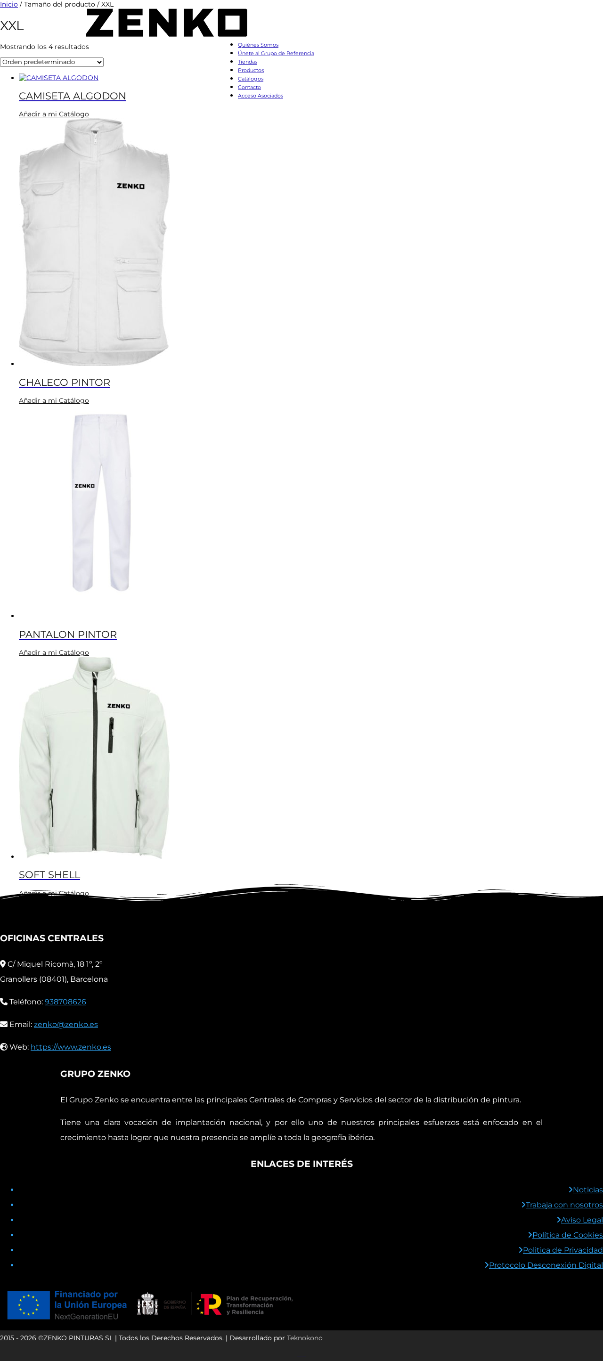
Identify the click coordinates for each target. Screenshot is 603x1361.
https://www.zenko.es (71, 1047)
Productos (251, 70)
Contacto (249, 87)
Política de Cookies (567, 1235)
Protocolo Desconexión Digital (546, 1265)
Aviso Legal (582, 1219)
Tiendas (247, 61)
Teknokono (305, 1338)
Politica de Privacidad (563, 1250)
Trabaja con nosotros (564, 1204)
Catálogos (250, 78)
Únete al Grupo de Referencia (276, 53)
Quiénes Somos (258, 44)
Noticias (588, 1189)
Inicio (9, 4)
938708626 (65, 1001)
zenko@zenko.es (66, 1024)
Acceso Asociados (260, 95)
